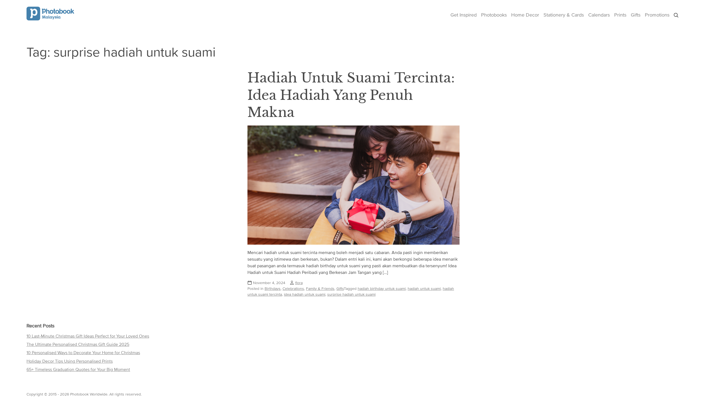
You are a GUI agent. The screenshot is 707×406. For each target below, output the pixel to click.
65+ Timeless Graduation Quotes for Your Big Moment (78, 369)
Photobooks (494, 15)
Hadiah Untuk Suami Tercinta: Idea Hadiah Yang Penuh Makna (351, 95)
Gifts (635, 15)
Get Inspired (463, 15)
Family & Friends (320, 288)
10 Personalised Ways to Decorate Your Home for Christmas (83, 352)
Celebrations (293, 288)
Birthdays (273, 288)
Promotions (657, 15)
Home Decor (525, 15)
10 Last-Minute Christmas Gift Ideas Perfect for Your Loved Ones (88, 335)
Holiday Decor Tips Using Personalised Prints (70, 361)
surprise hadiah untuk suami (351, 294)
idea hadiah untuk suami (304, 294)
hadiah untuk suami (424, 288)
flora (299, 283)
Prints (620, 15)
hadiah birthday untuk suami (382, 288)
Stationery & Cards (564, 15)
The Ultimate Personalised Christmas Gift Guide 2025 (78, 344)
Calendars (599, 15)
